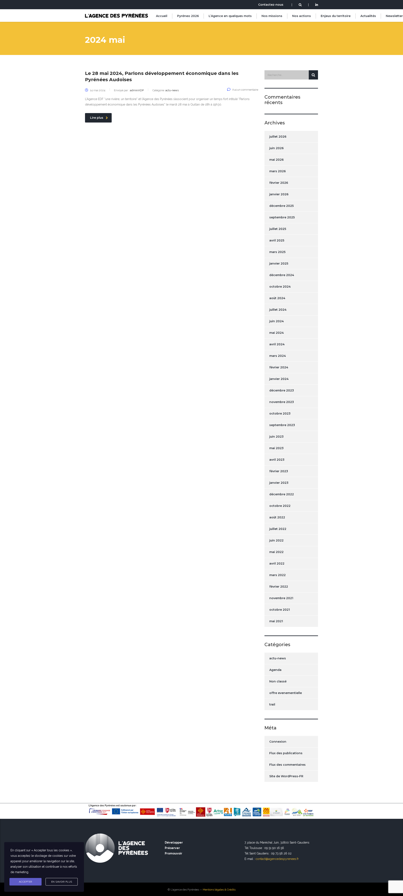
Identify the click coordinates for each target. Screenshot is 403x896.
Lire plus (96, 118)
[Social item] (316, 5)
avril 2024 (277, 344)
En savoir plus (61, 881)
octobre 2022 (279, 506)
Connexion (277, 741)
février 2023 (278, 471)
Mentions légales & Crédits (219, 889)
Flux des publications (285, 753)
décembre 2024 (281, 275)
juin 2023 (276, 436)
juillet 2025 (277, 229)
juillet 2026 (277, 136)
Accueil (161, 16)
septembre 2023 (282, 425)
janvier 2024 (279, 379)
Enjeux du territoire (336, 16)
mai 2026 (276, 160)
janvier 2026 (278, 194)
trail (272, 704)
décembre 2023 (281, 390)
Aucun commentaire (245, 89)
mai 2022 (276, 552)
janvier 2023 (278, 483)
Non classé (278, 681)
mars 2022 (277, 575)
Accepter (25, 881)
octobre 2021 (279, 610)
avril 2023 (276, 460)
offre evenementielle (285, 693)
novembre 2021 (281, 598)
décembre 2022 (281, 494)
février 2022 (278, 586)
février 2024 (278, 367)
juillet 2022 (277, 529)
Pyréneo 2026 (188, 16)
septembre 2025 (282, 217)
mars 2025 (277, 252)
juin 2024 (276, 321)
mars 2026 (277, 171)
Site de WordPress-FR (286, 776)
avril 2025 (276, 240)
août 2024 (277, 298)
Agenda (275, 670)
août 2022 (277, 517)
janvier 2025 (278, 263)
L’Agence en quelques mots (230, 16)
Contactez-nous (270, 5)
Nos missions (272, 16)
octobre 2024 (280, 286)
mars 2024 (277, 356)
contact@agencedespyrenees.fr (277, 859)
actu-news (277, 658)
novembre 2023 (281, 402)
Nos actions (301, 16)
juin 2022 (276, 540)
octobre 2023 (279, 413)
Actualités (368, 16)
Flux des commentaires (287, 765)
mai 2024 (276, 333)
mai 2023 (276, 448)
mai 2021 (276, 621)
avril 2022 (276, 563)
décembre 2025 (281, 206)
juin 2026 (276, 148)
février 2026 (278, 183)
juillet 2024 (278, 310)
